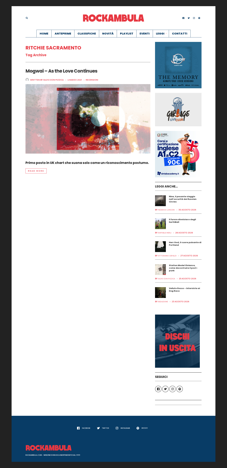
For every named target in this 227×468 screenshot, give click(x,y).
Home (44, 33)
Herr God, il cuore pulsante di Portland (185, 243)
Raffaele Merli (164, 233)
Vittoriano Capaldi (167, 256)
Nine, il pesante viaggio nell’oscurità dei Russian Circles (182, 199)
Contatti (179, 33)
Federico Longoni (166, 210)
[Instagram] (194, 18)
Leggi (160, 33)
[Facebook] (183, 18)
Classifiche (87, 33)
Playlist (126, 33)
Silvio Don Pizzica (53, 80)
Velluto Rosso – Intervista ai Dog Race (184, 289)
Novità (108, 33)
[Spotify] (199, 18)
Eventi (145, 33)
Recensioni (92, 80)
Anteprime (63, 33)
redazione (163, 302)
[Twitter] (188, 18)
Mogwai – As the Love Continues (61, 71)
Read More (36, 171)
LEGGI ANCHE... (166, 186)
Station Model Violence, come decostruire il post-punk (183, 268)
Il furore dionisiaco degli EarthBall (182, 221)
